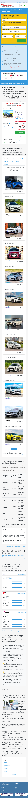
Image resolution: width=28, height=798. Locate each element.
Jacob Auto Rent (22, 612)
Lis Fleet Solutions (21, 593)
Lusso (12, 161)
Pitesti (5, 771)
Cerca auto (21, 41)
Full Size (6, 161)
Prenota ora (20, 132)
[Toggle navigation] (21, 5)
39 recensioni (8, 597)
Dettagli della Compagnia (6, 790)
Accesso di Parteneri (5, 784)
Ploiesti (5, 767)
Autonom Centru (21, 574)
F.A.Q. (16, 784)
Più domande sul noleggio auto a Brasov (16, 546)
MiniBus (6, 164)
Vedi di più (14, 449)
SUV (22, 161)
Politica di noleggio (4, 788)
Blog (16, 788)
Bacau (5, 762)
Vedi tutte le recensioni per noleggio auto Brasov (14, 631)
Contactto (17, 785)
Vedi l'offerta (21, 129)
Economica (15, 158)
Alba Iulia (6, 768)
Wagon (17, 161)
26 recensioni (9, 617)
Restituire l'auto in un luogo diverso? (12, 22)
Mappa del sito (18, 790)
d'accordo (19, 2)
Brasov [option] (4, 20)
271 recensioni (9, 578)
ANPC (2, 791)
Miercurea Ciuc (7, 770)
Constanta (6, 763)
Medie (21, 158)
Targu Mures (7, 765)
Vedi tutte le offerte (20, 455)
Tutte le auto (7, 158)
